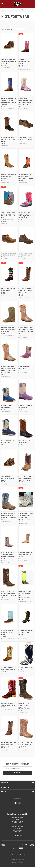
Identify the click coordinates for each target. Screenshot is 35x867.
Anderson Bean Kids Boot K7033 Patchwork (8, 669)
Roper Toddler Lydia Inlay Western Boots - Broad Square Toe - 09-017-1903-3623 (8, 369)
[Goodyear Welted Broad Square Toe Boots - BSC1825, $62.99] (26, 616)
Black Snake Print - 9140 (25, 668)
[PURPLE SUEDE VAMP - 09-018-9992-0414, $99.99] (26, 391)
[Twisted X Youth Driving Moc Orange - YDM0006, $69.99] (9, 239)
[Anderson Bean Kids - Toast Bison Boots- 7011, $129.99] (9, 689)
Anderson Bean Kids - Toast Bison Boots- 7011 (8, 704)
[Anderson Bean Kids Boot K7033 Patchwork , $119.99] (9, 654)
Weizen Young (20, 862)
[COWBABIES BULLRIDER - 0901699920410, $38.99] (9, 391)
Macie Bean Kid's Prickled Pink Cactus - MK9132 (25, 61)
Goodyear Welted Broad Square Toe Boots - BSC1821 (8, 177)
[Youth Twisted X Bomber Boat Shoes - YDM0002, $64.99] (26, 123)
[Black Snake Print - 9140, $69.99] (26, 654)
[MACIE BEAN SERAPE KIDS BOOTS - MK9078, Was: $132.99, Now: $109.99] (9, 274)
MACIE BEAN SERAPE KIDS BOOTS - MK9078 (8, 289)
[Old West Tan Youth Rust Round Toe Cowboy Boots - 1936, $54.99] (9, 728)
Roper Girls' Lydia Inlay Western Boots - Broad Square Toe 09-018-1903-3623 (25, 330)
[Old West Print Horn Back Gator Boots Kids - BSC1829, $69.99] (9, 123)
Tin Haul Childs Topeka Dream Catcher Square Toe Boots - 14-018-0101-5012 (8, 215)
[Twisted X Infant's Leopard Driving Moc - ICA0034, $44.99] (9, 462)
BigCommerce (20, 859)
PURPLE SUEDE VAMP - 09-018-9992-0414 (25, 406)
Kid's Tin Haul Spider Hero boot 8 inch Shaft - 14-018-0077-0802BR (25, 478)
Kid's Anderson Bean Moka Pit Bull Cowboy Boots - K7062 (25, 290)
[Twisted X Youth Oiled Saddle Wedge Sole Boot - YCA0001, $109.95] (9, 45)
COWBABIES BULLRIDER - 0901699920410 (8, 406)
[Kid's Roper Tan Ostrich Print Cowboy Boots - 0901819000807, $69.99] (26, 728)
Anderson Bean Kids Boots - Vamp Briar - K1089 (7, 632)
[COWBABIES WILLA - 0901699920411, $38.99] (26, 352)
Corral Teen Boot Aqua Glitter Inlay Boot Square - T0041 (25, 515)
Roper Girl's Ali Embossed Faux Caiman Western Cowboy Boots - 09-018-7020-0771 (26, 101)
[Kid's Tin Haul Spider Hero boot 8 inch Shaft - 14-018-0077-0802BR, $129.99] (26, 462)
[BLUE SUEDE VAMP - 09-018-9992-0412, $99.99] (9, 427)
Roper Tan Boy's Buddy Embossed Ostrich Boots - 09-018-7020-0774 (8, 515)
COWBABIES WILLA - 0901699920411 (23, 367)
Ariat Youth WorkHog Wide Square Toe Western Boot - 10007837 (25, 177)
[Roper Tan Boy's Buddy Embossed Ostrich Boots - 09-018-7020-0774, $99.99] (9, 499)
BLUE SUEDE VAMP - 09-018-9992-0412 (7, 442)
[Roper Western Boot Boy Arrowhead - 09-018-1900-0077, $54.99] (26, 538)
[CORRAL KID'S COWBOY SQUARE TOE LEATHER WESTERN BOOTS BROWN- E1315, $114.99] (9, 538)
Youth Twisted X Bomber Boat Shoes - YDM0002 (25, 138)
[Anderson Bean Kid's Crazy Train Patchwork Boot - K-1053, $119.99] (9, 313)
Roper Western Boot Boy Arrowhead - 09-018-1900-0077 (26, 554)
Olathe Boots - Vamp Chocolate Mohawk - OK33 (24, 593)
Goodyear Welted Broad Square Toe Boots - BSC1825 (25, 632)
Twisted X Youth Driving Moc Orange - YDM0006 (8, 254)
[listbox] (15, 29)
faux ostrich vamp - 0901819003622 (24, 442)
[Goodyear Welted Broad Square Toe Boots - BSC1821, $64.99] (9, 161)
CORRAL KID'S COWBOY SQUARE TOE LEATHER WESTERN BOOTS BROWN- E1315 (8, 555)
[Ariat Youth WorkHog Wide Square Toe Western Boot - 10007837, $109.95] (26, 161)
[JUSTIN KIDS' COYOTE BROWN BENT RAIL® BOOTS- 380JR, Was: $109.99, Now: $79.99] (26, 689)
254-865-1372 (18, 835)
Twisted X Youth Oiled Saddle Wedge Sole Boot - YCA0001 (8, 61)
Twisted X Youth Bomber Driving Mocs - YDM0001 (25, 254)
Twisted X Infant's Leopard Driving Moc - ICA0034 (8, 478)
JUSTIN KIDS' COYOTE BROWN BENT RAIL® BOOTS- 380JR (24, 705)
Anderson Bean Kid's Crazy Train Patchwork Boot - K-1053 (8, 329)
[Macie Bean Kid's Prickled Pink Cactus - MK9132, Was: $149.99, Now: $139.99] (26, 45)
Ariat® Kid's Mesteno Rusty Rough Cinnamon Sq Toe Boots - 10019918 (8, 593)
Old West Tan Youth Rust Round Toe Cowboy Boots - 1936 (8, 744)
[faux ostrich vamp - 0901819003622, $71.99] (26, 427)
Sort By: (4, 29)
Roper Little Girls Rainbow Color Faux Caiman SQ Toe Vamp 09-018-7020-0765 (25, 215)
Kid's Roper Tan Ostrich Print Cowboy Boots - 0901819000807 (25, 744)
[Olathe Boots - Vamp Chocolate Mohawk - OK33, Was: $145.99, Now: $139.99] (26, 577)
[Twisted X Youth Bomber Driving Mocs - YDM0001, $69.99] (26, 239)
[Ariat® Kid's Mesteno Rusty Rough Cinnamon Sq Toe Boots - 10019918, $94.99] (9, 577)
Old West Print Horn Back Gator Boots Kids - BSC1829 (8, 139)
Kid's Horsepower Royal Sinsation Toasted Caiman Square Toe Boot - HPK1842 (8, 101)
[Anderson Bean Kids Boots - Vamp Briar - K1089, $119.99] (9, 616)
